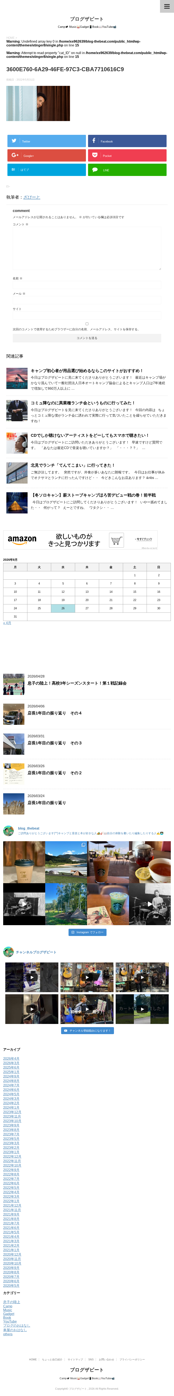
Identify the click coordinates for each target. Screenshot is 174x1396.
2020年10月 (12, 1263)
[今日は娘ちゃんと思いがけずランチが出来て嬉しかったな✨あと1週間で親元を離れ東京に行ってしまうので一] (150, 862)
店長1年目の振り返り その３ (55, 743)
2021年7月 (11, 1223)
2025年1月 (11, 1072)
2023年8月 (11, 1130)
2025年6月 (11, 1067)
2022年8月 (11, 1174)
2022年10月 (12, 1165)
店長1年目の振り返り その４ (55, 713)
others (8, 1334)
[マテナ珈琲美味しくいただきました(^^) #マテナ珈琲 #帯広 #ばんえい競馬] (24, 862)
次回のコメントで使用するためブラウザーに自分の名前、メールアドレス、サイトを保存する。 (76, 329)
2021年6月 (11, 1228)
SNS (91, 1359)
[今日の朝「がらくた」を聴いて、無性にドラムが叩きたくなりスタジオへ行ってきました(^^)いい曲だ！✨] (150, 904)
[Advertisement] (87, 650)
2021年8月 (11, 1219)
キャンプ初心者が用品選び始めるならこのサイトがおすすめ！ (87, 370)
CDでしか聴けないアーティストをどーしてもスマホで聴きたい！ (90, 435)
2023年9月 (11, 1125)
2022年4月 (11, 1192)
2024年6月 (11, 1090)
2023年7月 (11, 1134)
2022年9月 (11, 1170)
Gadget (8, 1314)
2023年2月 (11, 1147)
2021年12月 (12, 1205)
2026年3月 (11, 1063)
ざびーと (31, 197)
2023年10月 (12, 1121)
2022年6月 (11, 1183)
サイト (17, 309)
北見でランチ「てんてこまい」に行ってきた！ (73, 465)
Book (7, 1317)
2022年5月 (11, 1188)
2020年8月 (11, 1272)
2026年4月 (11, 1058)
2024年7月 (11, 1085)
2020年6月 (11, 1281)
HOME (33, 1359)
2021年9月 (11, 1214)
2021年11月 (12, 1210)
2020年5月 (11, 1285)
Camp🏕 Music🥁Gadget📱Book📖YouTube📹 (87, 1378)
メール (19, 293)
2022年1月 (11, 1201)
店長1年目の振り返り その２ (55, 773)
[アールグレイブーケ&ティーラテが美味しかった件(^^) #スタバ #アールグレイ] (108, 862)
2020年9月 (11, 1268)
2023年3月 (11, 1143)
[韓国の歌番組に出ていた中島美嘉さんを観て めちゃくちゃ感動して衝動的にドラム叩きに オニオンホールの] (24, 904)
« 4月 (7, 623)
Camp (7, 1306)
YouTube (10, 1321)
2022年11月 (12, 1161)
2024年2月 (11, 1103)
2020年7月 (11, 1277)
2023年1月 (11, 1152)
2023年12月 (12, 1112)
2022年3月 (11, 1196)
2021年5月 (11, 1232)
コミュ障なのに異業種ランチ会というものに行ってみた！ (83, 403)
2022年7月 (11, 1179)
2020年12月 (12, 1254)
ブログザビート (87, 19)
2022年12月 (12, 1156)
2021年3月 (11, 1241)
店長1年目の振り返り (47, 803)
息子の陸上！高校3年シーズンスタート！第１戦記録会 (77, 683)
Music (7, 1310)
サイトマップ (75, 1359)
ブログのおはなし (16, 1325)
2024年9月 (11, 1076)
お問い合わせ (106, 1359)
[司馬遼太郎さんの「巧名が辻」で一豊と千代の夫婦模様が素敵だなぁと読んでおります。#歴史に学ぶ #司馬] (108, 904)
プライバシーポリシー (132, 1359)
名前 (17, 278)
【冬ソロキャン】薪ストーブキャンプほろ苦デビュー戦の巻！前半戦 (93, 495)
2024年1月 (11, 1107)
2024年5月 (11, 1094)
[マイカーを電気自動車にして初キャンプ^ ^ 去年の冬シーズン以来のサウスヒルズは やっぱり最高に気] (66, 904)
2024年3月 (11, 1098)
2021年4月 (11, 1236)
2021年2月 (11, 1245)
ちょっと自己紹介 (52, 1359)
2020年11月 (12, 1259)
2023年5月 (11, 1139)
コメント (20, 224)
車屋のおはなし (15, 1330)
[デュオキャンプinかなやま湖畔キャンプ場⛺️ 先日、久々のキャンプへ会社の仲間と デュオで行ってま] (66, 862)
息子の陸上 (11, 1302)
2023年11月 (12, 1116)
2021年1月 (11, 1250)
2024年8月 (11, 1081)
